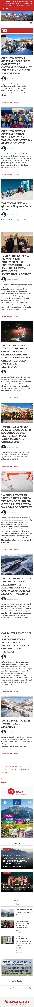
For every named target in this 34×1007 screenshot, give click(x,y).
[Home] (17, 15)
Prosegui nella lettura (7, 103)
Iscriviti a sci (2, 778)
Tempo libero (7, 849)
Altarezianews (17, 1001)
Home (2, 782)
